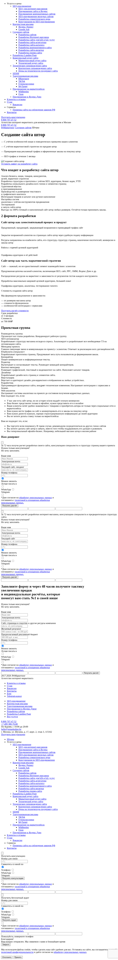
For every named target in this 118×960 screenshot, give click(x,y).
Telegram (5, 492)
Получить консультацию (13, 117)
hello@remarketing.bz (11, 729)
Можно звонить (9, 481)
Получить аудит (9, 920)
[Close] (2, 442)
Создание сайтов (23, 127)
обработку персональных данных (35, 497)
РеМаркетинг (7, 127)
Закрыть (5, 944)
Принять (18, 957)
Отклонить (7, 957)
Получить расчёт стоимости (15, 310)
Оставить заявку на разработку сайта (19, 164)
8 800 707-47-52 (8, 120)
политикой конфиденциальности (17, 952)
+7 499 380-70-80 (9, 724)
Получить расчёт (9, 506)
